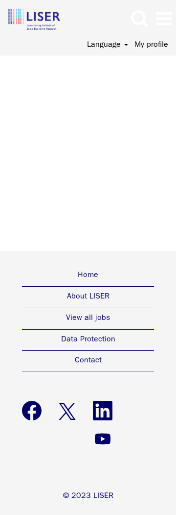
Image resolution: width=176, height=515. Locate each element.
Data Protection (88, 340)
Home (88, 275)
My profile (151, 45)
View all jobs (88, 318)
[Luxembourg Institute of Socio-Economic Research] (30, 19)
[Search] (139, 19)
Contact (88, 361)
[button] (164, 20)
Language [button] (105, 45)
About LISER (88, 297)
